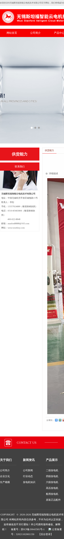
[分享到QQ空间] (60, 420)
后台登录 (46, 534)
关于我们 (6, 460)
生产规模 (5, 482)
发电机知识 (29, 482)
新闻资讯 (29, 460)
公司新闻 (28, 470)
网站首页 (12, 32)
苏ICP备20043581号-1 (33, 529)
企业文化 (5, 476)
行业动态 (28, 476)
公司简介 (35, 32)
